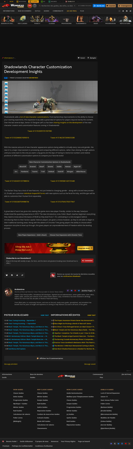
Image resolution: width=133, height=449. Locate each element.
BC (44, 1)
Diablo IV (71, 1)
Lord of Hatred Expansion (110, 393)
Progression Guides (20, 400)
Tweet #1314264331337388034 (17, 181)
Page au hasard (84, 441)
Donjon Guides (42, 400)
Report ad (129, 370)
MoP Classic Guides (44, 390)
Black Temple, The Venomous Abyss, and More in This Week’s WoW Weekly (28, 333)
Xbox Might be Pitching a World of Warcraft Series (72, 323)
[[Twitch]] (68, 290)
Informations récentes (65, 315)
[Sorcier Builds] (106, 425)
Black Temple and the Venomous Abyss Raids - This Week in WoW (75, 330)
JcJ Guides (70, 414)
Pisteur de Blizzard (16, 315)
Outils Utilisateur (26, 441)
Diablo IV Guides (107, 390)
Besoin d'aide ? (11, 441)
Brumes (54, 1)
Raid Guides (17, 411)
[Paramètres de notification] (123, 11)
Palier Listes (18, 418)
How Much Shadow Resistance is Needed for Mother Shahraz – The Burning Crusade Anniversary (75, 349)
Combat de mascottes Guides (48, 414)
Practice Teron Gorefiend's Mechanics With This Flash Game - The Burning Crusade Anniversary (75, 342)
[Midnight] (17, 421)
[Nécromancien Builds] (109, 414)
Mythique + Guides (20, 404)
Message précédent (10, 364)
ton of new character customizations (34, 117)
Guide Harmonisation (74, 393)
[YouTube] (75, 290)
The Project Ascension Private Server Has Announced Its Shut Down (75, 320)
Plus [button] (82, 11)
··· (60, 1)
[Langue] (130, 11)
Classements (42, 428)
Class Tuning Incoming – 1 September (22, 323)
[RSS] (129, 443)
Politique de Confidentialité (22, 446)
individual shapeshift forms (34, 193)
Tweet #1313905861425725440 (62, 181)
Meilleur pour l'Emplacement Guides (80, 397)
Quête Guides (42, 407)
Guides (46, 11)
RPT (34, 5)
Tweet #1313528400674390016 (17, 138)
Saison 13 (104, 397)
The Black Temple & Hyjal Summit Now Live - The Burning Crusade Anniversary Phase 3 (75, 336)
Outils (4, 377)
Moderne (22, 1)
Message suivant (90, 364)
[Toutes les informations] (4, 1)
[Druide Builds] (106, 411)
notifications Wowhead (71, 276)
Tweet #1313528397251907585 (40, 131)
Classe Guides (18, 393)
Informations (8, 11)
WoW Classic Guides (75, 390)
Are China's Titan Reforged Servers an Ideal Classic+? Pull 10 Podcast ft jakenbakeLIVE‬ (75, 327)
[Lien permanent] (22, 275)
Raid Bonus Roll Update (16, 349)
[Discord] (71, 290)
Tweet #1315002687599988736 (17, 202)
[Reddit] (17, 275)
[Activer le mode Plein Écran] (119, 11)
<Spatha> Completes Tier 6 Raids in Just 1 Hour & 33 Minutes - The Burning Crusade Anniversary (75, 333)
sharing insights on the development (68, 122)
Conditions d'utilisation (44, 446)
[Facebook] (12, 275)
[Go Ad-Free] (72, 11)
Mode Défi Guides (43, 421)
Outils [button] (37, 11)
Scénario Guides (43, 418)
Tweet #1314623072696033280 (62, 138)
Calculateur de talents (21, 414)
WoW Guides (18, 390)
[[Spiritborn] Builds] (108, 428)
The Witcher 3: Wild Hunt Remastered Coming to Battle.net (75, 346)
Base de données (24, 11)
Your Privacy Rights (68, 441)
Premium (6, 446)
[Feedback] (126, 11)
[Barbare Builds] (107, 407)
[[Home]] (14, 5)
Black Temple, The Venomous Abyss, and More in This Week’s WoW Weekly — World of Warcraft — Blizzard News (28, 327)
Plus (101, 377)
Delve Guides (18, 397)
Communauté (58, 11)
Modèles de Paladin (108, 418)
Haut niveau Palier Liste (110, 400)
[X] (114, 443)
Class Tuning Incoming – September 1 (22, 320)
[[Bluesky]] (6, 275)
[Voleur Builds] (106, 421)
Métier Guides (18, 407)
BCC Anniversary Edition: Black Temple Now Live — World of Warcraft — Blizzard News (28, 336)
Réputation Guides (44, 411)
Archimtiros (33, 78)
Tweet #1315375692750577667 (62, 202)
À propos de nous (41, 441)
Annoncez (54, 441)
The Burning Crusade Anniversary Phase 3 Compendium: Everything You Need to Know (75, 339)
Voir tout (45, 315)
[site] (53, 275)
